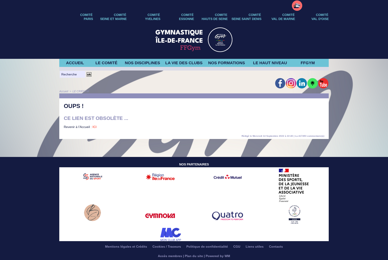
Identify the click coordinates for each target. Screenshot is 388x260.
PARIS (88, 19)
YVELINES (152, 19)
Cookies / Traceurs (167, 246)
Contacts (276, 246)
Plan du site (194, 256)
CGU (237, 246)
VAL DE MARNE (283, 19)
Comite (221, 15)
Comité (322, 15)
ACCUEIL (75, 63)
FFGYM (308, 63)
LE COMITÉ (106, 63)
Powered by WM (218, 256)
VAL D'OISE (320, 19)
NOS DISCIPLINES (142, 63)
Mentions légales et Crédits (126, 246)
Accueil (63, 91)
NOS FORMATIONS (226, 63)
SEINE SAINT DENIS (246, 19)
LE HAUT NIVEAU (270, 63)
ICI (95, 127)
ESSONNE (186, 19)
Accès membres (170, 256)
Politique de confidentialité (207, 246)
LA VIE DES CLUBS (184, 63)
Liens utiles (255, 246)
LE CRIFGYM (81, 91)
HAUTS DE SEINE (215, 19)
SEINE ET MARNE (113, 19)
